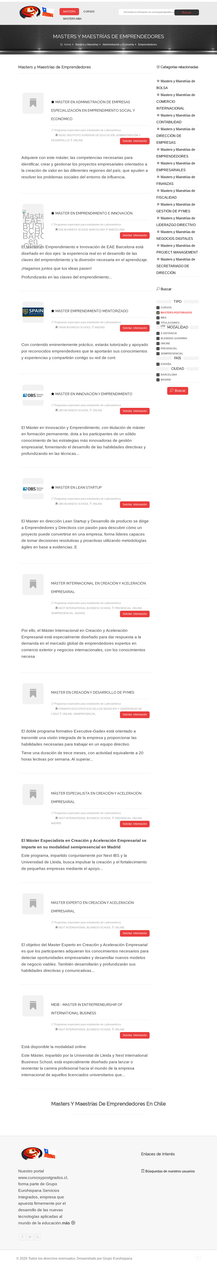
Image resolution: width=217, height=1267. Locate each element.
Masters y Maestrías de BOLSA (175, 84)
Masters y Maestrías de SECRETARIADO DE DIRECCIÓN (175, 266)
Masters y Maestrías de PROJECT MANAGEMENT (177, 249)
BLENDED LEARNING (174, 338)
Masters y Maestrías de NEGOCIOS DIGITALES (175, 235)
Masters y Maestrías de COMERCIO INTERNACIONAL (175, 101)
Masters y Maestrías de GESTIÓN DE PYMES (175, 208)
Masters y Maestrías (86, 44)
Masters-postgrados (176, 312)
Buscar (186, 12)
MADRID (166, 379)
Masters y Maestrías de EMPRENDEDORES (175, 153)
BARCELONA (169, 374)
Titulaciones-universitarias (171, 322)
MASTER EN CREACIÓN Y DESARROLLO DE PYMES (92, 692)
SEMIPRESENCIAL (172, 353)
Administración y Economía (118, 44)
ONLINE (165, 343)
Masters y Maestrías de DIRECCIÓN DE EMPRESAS (175, 135)
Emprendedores (147, 44)
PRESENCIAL (169, 348)
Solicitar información (135, 141)
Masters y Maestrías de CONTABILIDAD (175, 119)
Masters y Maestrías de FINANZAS (175, 180)
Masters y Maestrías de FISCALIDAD (175, 194)
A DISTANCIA (169, 333)
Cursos (166, 307)
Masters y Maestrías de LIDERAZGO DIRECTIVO (176, 221)
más (66, 1223)
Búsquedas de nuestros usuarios (170, 1171)
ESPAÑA (166, 364)
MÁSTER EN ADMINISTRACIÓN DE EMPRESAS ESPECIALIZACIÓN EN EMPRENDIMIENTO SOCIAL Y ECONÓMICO (93, 110)
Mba (164, 317)
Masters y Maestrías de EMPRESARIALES (175, 166)
